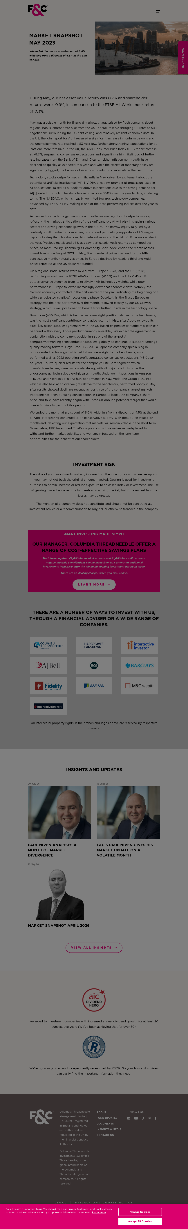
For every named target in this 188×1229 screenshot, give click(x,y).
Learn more (99, 1212)
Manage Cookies (140, 1212)
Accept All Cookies (140, 1221)
